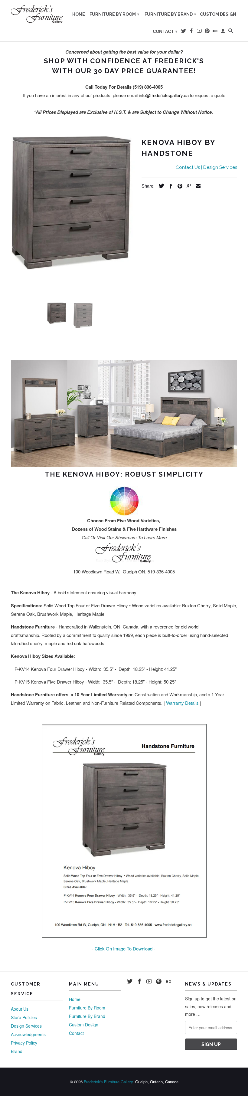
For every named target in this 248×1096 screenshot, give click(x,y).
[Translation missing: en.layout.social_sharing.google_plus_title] (187, 186)
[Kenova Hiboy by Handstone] (73, 203)
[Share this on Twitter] (160, 186)
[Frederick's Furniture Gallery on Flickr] (215, 32)
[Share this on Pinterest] (178, 186)
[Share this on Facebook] (169, 186)
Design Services (26, 1026)
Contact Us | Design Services (206, 167)
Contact (165, 31)
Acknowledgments (28, 1034)
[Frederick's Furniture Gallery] (37, 14)
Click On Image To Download (123, 948)
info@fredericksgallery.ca (164, 95)
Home (78, 14)
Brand (16, 1051)
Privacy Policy (24, 1043)
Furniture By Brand (170, 14)
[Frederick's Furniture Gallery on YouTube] (199, 32)
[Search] (230, 32)
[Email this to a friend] (197, 186)
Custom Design (218, 14)
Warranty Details (182, 703)
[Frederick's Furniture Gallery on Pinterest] (207, 32)
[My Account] (222, 32)
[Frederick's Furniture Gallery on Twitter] (183, 32)
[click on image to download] (124, 936)
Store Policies (24, 1017)
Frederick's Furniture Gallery (108, 1082)
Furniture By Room (114, 14)
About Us (19, 1009)
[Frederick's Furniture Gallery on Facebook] (191, 32)
